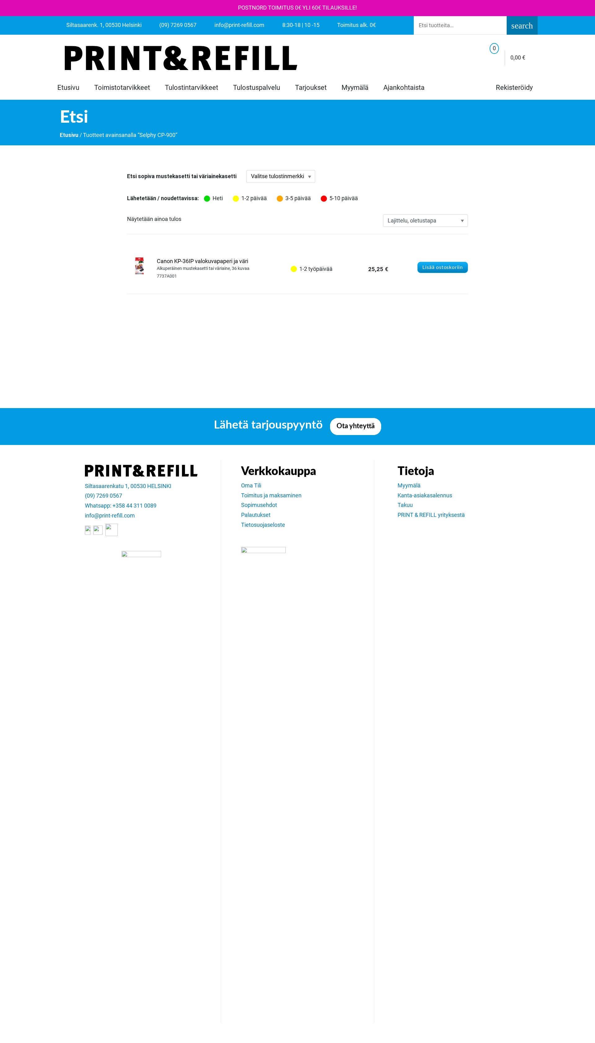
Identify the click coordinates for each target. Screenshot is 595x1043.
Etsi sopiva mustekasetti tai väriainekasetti (181, 176)
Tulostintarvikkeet (191, 87)
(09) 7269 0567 (103, 496)
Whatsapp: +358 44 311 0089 (120, 506)
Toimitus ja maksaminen (271, 495)
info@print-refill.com (110, 516)
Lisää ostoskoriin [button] (442, 267)
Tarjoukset (311, 87)
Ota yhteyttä (356, 426)
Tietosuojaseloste (263, 525)
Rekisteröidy (513, 87)
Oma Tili (251, 485)
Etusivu (68, 87)
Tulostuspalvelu (256, 87)
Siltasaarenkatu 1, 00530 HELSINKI (128, 486)
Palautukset (256, 515)
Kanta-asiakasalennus (425, 495)
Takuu (405, 505)
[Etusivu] (181, 58)
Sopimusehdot (259, 505)
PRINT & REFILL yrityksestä (431, 515)
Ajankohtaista (404, 87)
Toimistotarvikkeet (122, 87)
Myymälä (355, 87)
